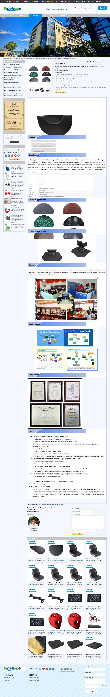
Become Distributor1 (34, 680)
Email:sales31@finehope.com (57, 9)
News (74, 15)
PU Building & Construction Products (13, 75)
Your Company (89, 677)
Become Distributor (34, 677)
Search (102, 8)
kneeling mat (50, 504)
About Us (23, 15)
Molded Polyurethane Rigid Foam (12, 93)
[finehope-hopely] (28, 514)
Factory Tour (49, 15)
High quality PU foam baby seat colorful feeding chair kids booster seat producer (17, 226)
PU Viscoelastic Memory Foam (11, 85)
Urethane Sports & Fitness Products (13, 67)
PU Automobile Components (11, 72)
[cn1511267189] (33, 514)
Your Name (88, 667)
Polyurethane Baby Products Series (13, 95)
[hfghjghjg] (18, 155)
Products (35, 15)
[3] (55, 37)
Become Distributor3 (9, 677)
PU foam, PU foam (58, 504)
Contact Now (14, 159)
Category (9, 58)
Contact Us (61, 15)
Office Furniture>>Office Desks (12, 64)
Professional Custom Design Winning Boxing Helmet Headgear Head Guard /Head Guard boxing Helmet (17, 168)
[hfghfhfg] (15, 155)
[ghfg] (12, 155)
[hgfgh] (5, 155)
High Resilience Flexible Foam (11, 82)
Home (10, 15)
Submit (91, 691)
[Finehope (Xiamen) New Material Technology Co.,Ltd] (15, 8)
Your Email (88, 672)
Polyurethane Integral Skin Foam (20, 58)
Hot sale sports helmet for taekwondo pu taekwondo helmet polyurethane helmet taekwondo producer (17, 193)
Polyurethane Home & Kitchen (11, 69)
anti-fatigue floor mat (35, 504)
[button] (108, 37)
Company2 (7, 680)
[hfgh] (9, 155)
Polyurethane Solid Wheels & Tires (12, 87)
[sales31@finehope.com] (31, 514)
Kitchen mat (44, 504)
